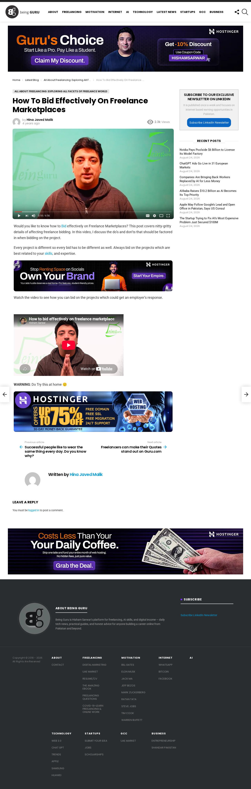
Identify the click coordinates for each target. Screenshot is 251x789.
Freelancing (72, 12)
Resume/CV (90, 679)
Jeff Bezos (128, 685)
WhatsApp (166, 665)
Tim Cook (127, 713)
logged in (33, 510)
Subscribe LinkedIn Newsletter (209, 122)
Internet (115, 12)
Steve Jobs (128, 706)
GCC (202, 12)
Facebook (165, 679)
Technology (143, 12)
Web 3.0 (56, 741)
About (53, 12)
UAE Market (90, 671)
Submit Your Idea (96, 741)
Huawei (56, 775)
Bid (63, 226)
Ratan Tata (128, 699)
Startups (187, 12)
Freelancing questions (91, 697)
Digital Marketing (94, 665)
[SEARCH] (245, 12)
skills (48, 253)
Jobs (88, 747)
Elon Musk (128, 671)
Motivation (94, 12)
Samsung (58, 768)
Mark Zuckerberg (133, 692)
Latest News (166, 12)
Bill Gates (127, 665)
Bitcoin (164, 671)
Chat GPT (58, 747)
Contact (58, 665)
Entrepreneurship (164, 741)
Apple (55, 761)
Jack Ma (127, 679)
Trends (56, 754)
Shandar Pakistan (164, 747)
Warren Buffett (131, 720)
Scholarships (94, 754)
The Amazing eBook (91, 687)
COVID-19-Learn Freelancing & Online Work (93, 709)
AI (127, 12)
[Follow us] (237, 12)
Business (216, 12)
